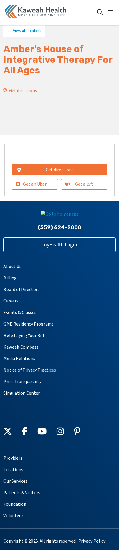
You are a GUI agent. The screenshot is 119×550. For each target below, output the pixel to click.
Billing (10, 278)
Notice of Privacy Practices (29, 370)
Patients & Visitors (21, 493)
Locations (13, 470)
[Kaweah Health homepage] (49, 12)
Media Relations (19, 358)
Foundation (14, 504)
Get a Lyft (84, 184)
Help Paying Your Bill (23, 335)
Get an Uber (35, 184)
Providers (12, 458)
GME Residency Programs (28, 324)
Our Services (15, 481)
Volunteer (13, 516)
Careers (10, 301)
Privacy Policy (91, 541)
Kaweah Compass (20, 347)
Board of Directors (21, 289)
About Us (12, 266)
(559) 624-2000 (59, 227)
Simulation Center (21, 393)
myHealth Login (59, 244)
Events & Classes (19, 312)
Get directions (23, 90)
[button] (112, 12)
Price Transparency (22, 381)
